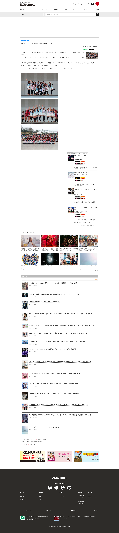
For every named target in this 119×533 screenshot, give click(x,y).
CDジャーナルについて (25, 510)
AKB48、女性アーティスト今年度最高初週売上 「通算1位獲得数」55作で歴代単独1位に (54, 374)
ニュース (22, 9)
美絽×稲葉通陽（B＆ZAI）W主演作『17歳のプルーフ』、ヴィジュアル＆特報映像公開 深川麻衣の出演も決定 (60, 415)
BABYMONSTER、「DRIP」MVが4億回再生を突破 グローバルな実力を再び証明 (52, 349)
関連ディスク (70, 153)
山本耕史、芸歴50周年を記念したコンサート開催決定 (44, 302)
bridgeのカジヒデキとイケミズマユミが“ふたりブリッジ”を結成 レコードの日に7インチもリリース (58, 404)
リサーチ (33, 9)
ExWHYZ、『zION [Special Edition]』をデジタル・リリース (46, 427)
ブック (85, 9)
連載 (66, 9)
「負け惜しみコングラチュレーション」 (44, 57)
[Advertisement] (59, 28)
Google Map (81, 501)
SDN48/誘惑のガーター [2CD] (80, 155)
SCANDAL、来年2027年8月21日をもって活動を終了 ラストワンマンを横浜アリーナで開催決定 (57, 341)
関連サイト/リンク (84, 153)
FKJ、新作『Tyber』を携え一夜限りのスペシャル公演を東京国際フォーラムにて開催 (53, 283)
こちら (36, 439)
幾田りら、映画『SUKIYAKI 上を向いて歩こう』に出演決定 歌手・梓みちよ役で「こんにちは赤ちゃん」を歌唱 (60, 314)
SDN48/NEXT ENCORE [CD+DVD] (82, 172)
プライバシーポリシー (51, 510)
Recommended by (92, 270)
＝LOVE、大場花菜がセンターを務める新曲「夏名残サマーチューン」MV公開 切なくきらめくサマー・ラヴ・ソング (62, 325)
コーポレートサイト (83, 503)
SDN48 (84, 46)
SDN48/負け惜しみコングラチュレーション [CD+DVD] (85, 189)
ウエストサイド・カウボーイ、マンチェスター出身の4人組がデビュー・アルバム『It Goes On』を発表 (58, 333)
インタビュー (44, 9)
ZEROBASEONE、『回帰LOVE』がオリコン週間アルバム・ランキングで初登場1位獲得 (54, 393)
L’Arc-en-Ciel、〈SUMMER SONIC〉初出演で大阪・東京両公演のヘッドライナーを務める (55, 294)
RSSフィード (74, 510)
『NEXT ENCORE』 (48, 62)
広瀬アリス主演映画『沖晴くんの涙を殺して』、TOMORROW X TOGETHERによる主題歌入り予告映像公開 (60, 361)
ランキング (96, 9)
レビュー (75, 9)
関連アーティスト (76, 153)
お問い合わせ (96, 510)
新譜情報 (56, 9)
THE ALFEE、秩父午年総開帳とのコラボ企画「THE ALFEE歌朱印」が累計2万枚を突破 (54, 383)
